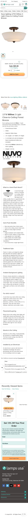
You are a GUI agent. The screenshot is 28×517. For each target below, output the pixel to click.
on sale (18, 369)
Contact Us (24, 1)
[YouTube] (18, 485)
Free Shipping (14, 68)
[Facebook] (3, 485)
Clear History (15, 389)
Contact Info (5, 479)
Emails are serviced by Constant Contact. (19, 454)
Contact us (18, 372)
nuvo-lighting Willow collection (19, 97)
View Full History (6, 389)
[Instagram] (11, 485)
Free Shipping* (14, 1)
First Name (5, 443)
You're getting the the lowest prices (13, 366)
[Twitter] (7, 485)
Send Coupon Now (14, 458)
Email (3, 436)
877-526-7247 (4, 1)
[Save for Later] (19, 62)
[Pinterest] (15, 485)
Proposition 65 (21, 358)
